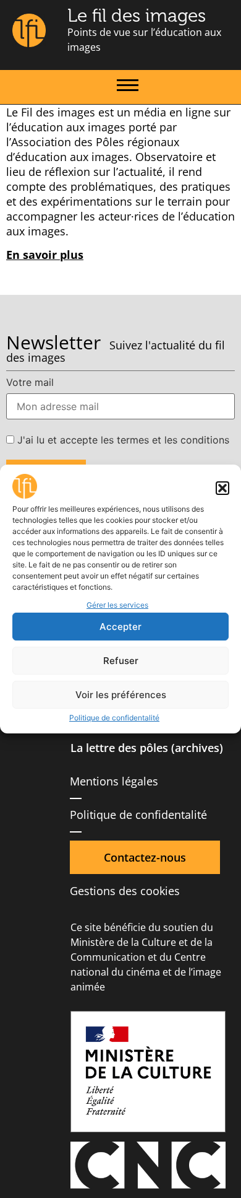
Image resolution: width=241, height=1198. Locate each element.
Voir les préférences (120, 695)
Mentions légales (114, 781)
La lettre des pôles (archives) (146, 747)
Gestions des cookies (125, 890)
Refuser (120, 661)
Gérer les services (117, 605)
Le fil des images (136, 15)
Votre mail (30, 382)
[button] (222, 488)
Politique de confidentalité (114, 717)
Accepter (120, 626)
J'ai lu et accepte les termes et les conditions (121, 440)
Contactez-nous (145, 857)
